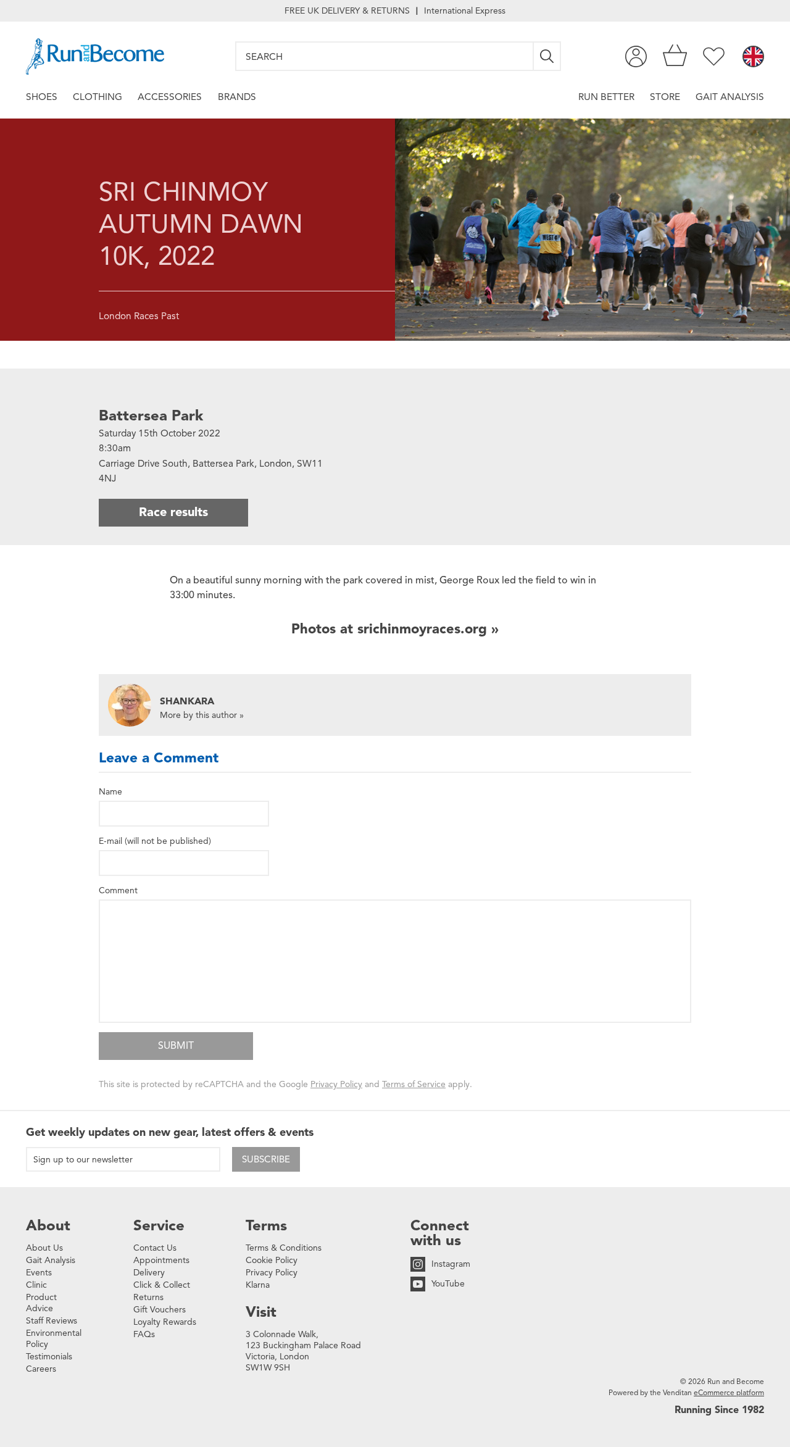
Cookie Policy (271, 1260)
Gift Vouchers (159, 1309)
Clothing (97, 96)
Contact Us (155, 1248)
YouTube (448, 1283)
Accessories (170, 96)
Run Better (606, 96)
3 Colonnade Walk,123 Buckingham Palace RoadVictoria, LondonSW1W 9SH (303, 1351)
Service (159, 1225)
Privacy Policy (336, 1084)
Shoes (41, 96)
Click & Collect (161, 1285)
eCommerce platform (729, 1392)
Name (110, 791)
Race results (173, 512)
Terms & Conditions (284, 1248)
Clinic (36, 1285)
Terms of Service (414, 1084)
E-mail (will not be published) (155, 841)
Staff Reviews (51, 1321)
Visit (261, 1311)
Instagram (450, 1264)
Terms (266, 1225)
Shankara (187, 701)
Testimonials (49, 1356)
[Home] (95, 56)
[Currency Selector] (753, 57)
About (48, 1225)
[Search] (547, 56)
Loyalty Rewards (164, 1322)
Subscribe (266, 1159)
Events (39, 1272)
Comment (118, 890)
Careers (41, 1369)
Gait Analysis (730, 96)
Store (665, 96)
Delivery (149, 1272)
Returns (148, 1297)
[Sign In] (636, 56)
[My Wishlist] (714, 56)
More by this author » (202, 715)
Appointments (161, 1260)
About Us (44, 1248)
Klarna (258, 1285)
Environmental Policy (53, 1338)
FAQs (144, 1334)
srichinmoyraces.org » (428, 628)
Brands (237, 96)
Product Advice (41, 1303)
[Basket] (675, 56)
